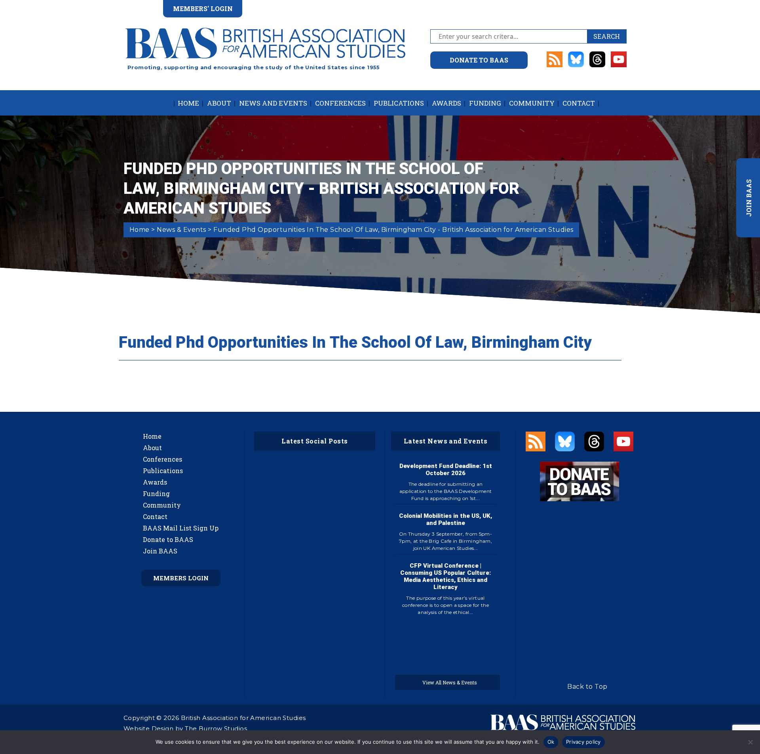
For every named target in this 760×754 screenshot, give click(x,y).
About (219, 103)
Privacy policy (583, 742)
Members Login (181, 578)
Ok (551, 742)
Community (532, 103)
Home (188, 103)
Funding (485, 103)
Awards (446, 103)
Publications (399, 103)
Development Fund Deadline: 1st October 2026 (445, 469)
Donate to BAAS (168, 539)
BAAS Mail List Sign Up (180, 528)
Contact (578, 103)
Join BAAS (160, 551)
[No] (750, 742)
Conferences (340, 103)
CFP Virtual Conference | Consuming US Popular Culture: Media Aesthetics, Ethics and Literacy (445, 576)
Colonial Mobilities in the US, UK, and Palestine (445, 519)
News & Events (181, 229)
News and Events (273, 103)
